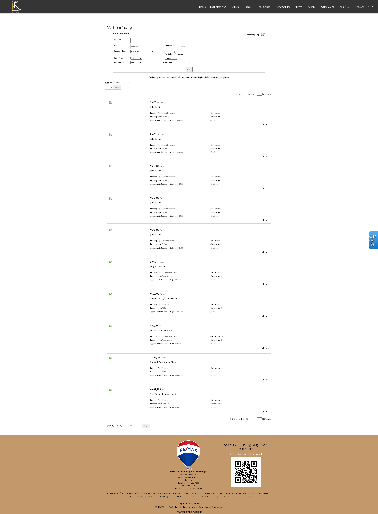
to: (164, 58)
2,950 (153, 261)
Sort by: (108, 82)
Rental (248, 6)
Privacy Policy (193, 503)
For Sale (168, 54)
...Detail (265, 124)
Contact (359, 6)
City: (116, 45)
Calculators (327, 6)
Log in (181, 503)
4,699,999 (155, 389)
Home (202, 6)
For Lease (179, 54)
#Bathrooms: (168, 62)
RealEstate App (218, 6)
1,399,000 (155, 357)
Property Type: (120, 51)
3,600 (153, 102)
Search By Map (253, 35)
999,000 (154, 293)
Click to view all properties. (217, 77)
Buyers (298, 6)
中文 (370, 6)
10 (248, 94)
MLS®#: (117, 40)
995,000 (154, 165)
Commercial (264, 6)
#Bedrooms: (119, 62)
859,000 (154, 325)
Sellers (311, 6)
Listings (234, 6)
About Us (345, 6)
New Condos (283, 6)
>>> (252, 94)
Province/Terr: (169, 45)
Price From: (119, 58)
